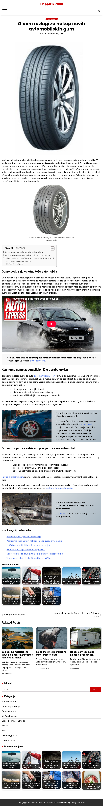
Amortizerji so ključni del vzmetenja (24, 536)
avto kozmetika (37, 360)
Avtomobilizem (52, 19)
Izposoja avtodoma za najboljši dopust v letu (82, 653)
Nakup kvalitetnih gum (13, 477)
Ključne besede (9, 716)
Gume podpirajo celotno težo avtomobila (23, 252)
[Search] (99, 11)
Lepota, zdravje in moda (13, 721)
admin (43, 33)
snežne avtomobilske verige (59, 488)
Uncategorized (9, 740)
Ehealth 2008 (51, 4)
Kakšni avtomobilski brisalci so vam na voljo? (28, 545)
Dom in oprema (9, 711)
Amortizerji (86, 424)
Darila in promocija (11, 706)
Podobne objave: (16, 264)
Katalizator (61, 513)
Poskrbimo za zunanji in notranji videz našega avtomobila (34, 541)
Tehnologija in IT (9, 735)
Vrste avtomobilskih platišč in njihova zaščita (28, 558)
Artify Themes (78, 802)
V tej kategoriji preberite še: (20, 261)
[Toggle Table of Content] (51, 248)
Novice (5, 725)
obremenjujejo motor (44, 375)
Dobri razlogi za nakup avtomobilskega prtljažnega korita (35, 553)
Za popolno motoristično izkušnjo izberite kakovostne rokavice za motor (17, 654)
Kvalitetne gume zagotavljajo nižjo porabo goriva (27, 255)
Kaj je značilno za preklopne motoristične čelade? (51, 653)
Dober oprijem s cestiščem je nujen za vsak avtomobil (29, 258)
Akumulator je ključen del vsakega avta (26, 549)
